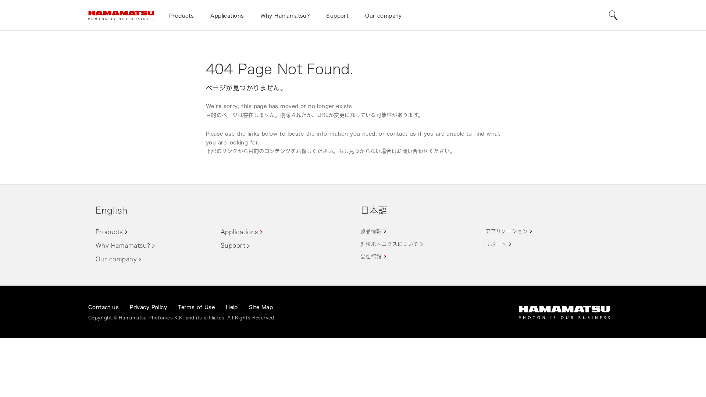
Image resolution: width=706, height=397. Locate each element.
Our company (116, 259)
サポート (496, 244)
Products (109, 232)
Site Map (261, 307)
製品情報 (371, 231)
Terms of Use (196, 307)
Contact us (103, 307)
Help (232, 307)
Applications (239, 232)
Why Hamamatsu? (123, 245)
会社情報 (371, 256)
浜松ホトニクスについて (389, 244)
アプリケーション (506, 231)
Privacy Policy (148, 307)
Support (233, 245)
